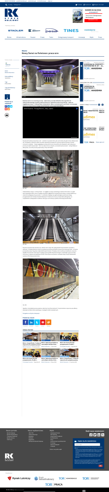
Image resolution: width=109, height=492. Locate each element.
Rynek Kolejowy (11, 433)
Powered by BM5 (21, 489)
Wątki (91, 37)
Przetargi (52, 443)
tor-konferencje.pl (41, 1)
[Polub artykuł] (6, 106)
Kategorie (17, 5)
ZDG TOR (31, 433)
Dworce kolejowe (54, 444)
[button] (99, 107)
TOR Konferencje (33, 434)
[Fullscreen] (76, 136)
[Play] (25, 136)
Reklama (31, 438)
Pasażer (33, 37)
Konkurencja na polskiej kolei (58, 441)
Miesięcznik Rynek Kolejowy (36, 441)
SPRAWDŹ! (93, 12)
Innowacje (81, 37)
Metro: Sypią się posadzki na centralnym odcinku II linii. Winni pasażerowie (49, 344)
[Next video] (29, 136)
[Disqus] (51, 394)
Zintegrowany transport (66, 37)
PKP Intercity (53, 434)
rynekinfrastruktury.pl (21, 1)
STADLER (52, 446)
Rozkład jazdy (54, 438)
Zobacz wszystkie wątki (56, 449)
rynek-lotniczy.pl (32, 1)
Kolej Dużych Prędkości (56, 436)
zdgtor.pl (50, 1)
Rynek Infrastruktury (12, 434)
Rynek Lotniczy (11, 438)
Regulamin (31, 439)
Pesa (51, 439)
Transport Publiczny (12, 436)
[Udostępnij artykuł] (8, 106)
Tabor (51, 37)
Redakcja (31, 436)
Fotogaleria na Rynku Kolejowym (31, 313)
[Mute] (34, 136)
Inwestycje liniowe (55, 433)
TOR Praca (9, 439)
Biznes (9, 37)
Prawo (42, 37)
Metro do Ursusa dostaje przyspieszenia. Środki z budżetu (67, 344)
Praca (100, 37)
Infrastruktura (21, 37)
